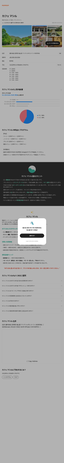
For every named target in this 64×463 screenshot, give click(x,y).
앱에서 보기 (32, 235)
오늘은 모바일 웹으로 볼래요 (32, 241)
